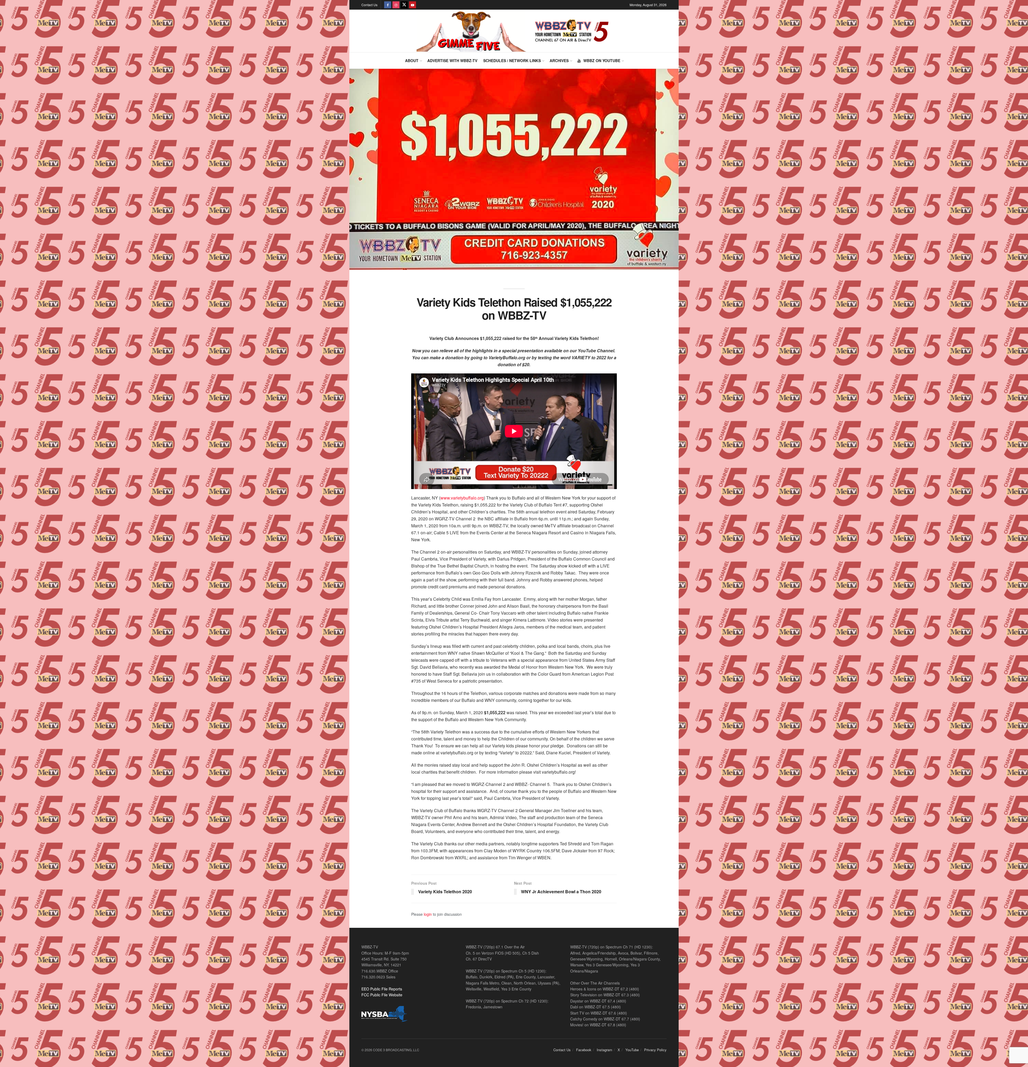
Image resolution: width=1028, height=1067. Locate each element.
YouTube (632, 1049)
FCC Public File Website (381, 994)
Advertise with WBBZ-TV (452, 60)
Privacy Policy (655, 1049)
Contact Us (369, 4)
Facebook (583, 1049)
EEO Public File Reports (381, 989)
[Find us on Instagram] (395, 5)
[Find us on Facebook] (387, 5)
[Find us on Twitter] (404, 5)
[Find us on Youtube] (412, 5)
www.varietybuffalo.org (462, 498)
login (428, 914)
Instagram (604, 1049)
